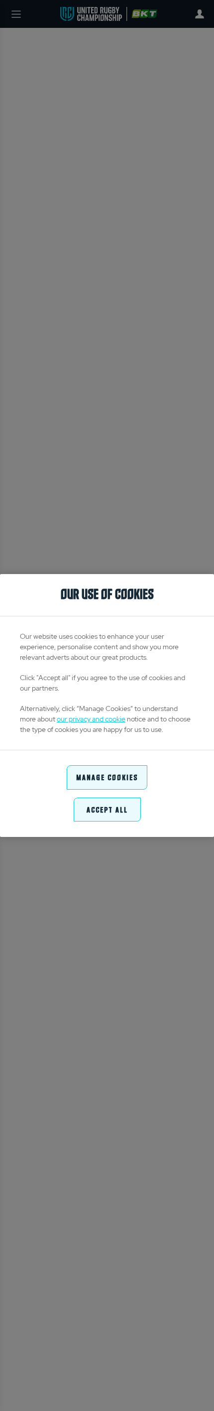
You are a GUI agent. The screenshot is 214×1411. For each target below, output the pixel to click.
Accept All (107, 809)
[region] (107, 705)
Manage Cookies (107, 777)
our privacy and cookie (91, 718)
